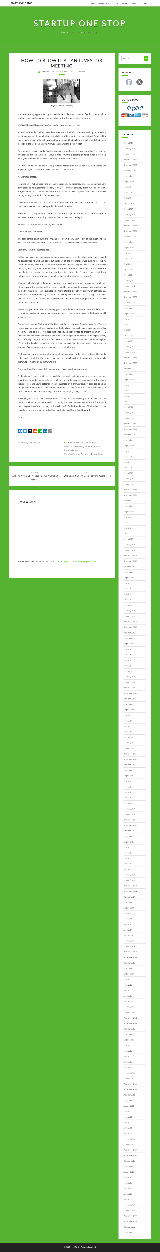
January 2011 (129, 1144)
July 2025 (127, 187)
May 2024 (127, 264)
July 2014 (127, 913)
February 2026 (129, 148)
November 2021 (130, 429)
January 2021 (129, 484)
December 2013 (130, 951)
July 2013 (127, 979)
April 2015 (128, 863)
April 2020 (128, 533)
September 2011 (131, 1100)
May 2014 (127, 924)
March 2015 (128, 869)
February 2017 (129, 742)
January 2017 (129, 748)
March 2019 (128, 605)
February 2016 (129, 809)
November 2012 (130, 1023)
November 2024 (130, 231)
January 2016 (129, 814)
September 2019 (131, 572)
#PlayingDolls (96, 454)
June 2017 (128, 721)
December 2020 (130, 489)
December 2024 (130, 225)
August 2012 (129, 1039)
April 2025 (128, 203)
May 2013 (127, 990)
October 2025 (129, 170)
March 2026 (128, 143)
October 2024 (129, 236)
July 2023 (127, 319)
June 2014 (128, 918)
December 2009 (130, 1216)
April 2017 (128, 731)
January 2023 (129, 352)
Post (116, 3)
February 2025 (129, 214)
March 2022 (128, 407)
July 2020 (127, 517)
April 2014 (128, 930)
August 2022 (129, 379)
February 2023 (129, 346)
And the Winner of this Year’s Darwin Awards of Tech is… (35, 476)
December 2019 (130, 555)
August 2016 (129, 775)
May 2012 (127, 1056)
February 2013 (129, 1006)
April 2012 (128, 1062)
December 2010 (130, 1150)
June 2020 (128, 522)
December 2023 (130, 291)
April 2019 (128, 599)
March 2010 (128, 1199)
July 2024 (127, 253)
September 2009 (131, 1232)
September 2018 (131, 638)
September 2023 (131, 308)
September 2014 (131, 902)
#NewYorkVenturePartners (76, 454)
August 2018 (129, 643)
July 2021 (127, 451)
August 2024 (129, 247)
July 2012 (127, 1045)
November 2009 (130, 1221)
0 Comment (79, 72)
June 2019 (128, 588)
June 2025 (128, 192)
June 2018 (128, 654)
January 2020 (129, 550)
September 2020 (131, 506)
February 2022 (129, 412)
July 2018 (127, 649)
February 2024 (129, 280)
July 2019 (127, 583)
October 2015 (129, 830)
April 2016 (128, 797)
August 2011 (129, 1106)
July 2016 (127, 781)
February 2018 (129, 676)
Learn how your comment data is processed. (75, 561)
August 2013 (129, 973)
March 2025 (128, 209)
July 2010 (127, 1177)
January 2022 (129, 418)
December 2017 (130, 687)
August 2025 (129, 181)
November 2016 (130, 759)
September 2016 (131, 770)
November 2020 (130, 495)
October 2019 (129, 566)
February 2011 (129, 1139)
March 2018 (128, 671)
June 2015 (128, 852)
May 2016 (127, 792)
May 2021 (127, 462)
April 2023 (128, 335)
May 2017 (127, 726)
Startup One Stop (21, 3)
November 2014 (130, 891)
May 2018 (127, 660)
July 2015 (127, 847)
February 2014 (129, 940)
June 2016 (128, 786)
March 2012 (128, 1067)
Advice (24, 442)
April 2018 (128, 665)
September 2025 (131, 176)
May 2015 (127, 858)
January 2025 (129, 220)
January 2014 (129, 946)
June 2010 (128, 1183)
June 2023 (128, 324)
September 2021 (131, 440)
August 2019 (129, 577)
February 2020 (129, 544)
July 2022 (127, 385)
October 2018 (129, 632)
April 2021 (128, 467)
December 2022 (130, 357)
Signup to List (104, 3)
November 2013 (130, 957)
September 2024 (131, 242)
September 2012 (131, 1034)
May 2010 (127, 1188)
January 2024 (129, 286)
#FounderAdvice (92, 446)
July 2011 (127, 1111)
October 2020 (129, 500)
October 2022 (129, 368)
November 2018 (130, 627)
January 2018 (129, 682)
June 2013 (128, 985)
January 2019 (129, 616)
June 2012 (128, 1051)
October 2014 (129, 897)
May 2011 (127, 1122)
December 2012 (130, 1018)
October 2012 (129, 1029)
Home (93, 3)
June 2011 (128, 1117)
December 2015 (130, 819)
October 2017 (129, 698)
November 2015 (130, 825)
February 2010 (129, 1205)
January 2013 (129, 1012)
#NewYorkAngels (72, 450)
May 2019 (127, 594)
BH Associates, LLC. (87, 1247)
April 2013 (128, 996)
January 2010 (129, 1210)
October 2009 (129, 1227)
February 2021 (129, 478)
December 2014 (130, 885)
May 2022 (127, 396)
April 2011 (128, 1128)
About (134, 3)
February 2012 (129, 1073)
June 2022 (128, 390)
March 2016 (128, 803)
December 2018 (130, 621)
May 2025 (127, 198)
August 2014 (129, 908)
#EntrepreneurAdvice (73, 446)
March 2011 (128, 1133)
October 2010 (129, 1161)
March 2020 (128, 539)
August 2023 (129, 313)
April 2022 (128, 401)
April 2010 (128, 1194)
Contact (145, 3)
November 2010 (130, 1155)
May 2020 (127, 528)
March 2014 (128, 935)
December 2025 (130, 159)
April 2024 (128, 269)
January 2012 (129, 1078)
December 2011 (130, 1084)
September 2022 (131, 374)
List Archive (34, 442)
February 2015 (129, 875)
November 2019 (130, 561)
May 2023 (127, 330)
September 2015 (131, 836)
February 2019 (129, 610)
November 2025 (130, 165)
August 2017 (129, 709)
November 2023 (130, 297)
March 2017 (128, 737)
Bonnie (67, 72)
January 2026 (129, 154)
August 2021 (129, 445)
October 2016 (129, 764)
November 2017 (130, 693)
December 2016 (130, 753)
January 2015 (129, 880)
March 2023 (128, 341)
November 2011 (130, 1089)
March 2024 (128, 275)
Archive (125, 3)
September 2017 (131, 704)
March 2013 (128, 1001)
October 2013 (129, 963)
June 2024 (128, 258)
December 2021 (130, 423)
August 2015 (129, 842)
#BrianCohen (73, 442)
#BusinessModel (88, 442)
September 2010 (131, 1166)
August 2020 (129, 511)
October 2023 (129, 302)
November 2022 (130, 363)
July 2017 (127, 715)
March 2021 (128, 473)
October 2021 (129, 434)
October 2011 (129, 1095)
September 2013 (131, 968)
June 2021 (128, 456)
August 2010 (129, 1172)
